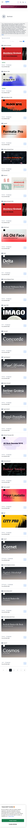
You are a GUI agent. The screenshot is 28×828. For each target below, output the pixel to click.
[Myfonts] (7, 2)
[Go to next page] (21, 670)
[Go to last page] (24, 670)
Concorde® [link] (5, 331)
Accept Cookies (13, 820)
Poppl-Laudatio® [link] (6, 487)
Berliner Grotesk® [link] (7, 383)
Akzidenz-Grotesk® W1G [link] (8, 201)
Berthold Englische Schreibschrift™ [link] (9, 565)
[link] (23, 2)
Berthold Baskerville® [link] (7, 591)
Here (3, 34)
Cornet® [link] (5, 539)
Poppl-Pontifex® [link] (6, 409)
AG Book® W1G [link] (6, 71)
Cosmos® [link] (5, 643)
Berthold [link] (9, 65)
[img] (4, 62)
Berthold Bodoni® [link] (7, 461)
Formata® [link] (5, 123)
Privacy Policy (11, 816)
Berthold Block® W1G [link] (7, 97)
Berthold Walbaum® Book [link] (8, 279)
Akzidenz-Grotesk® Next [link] (8, 149)
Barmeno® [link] (5, 175)
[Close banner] (25, 6)
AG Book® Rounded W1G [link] (8, 435)
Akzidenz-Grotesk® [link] (7, 45)
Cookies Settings (13, 824)
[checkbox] (24, 41)
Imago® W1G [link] (5, 305)
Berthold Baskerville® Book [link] (8, 617)
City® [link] (4, 513)
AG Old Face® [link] (6, 227)
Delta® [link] (4, 253)
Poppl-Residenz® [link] (6, 357)
